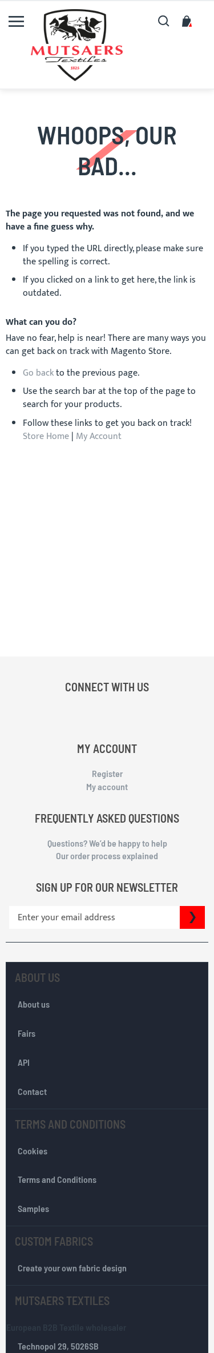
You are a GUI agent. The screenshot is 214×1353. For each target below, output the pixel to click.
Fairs (26, 1033)
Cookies (32, 1150)
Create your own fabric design (72, 1267)
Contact (32, 1091)
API (24, 1062)
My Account (99, 436)
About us (34, 1003)
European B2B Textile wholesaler (66, 1327)
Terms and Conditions (57, 1179)
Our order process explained (107, 855)
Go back (38, 373)
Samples (33, 1208)
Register (107, 773)
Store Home (46, 436)
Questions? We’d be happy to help (107, 842)
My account (107, 786)
